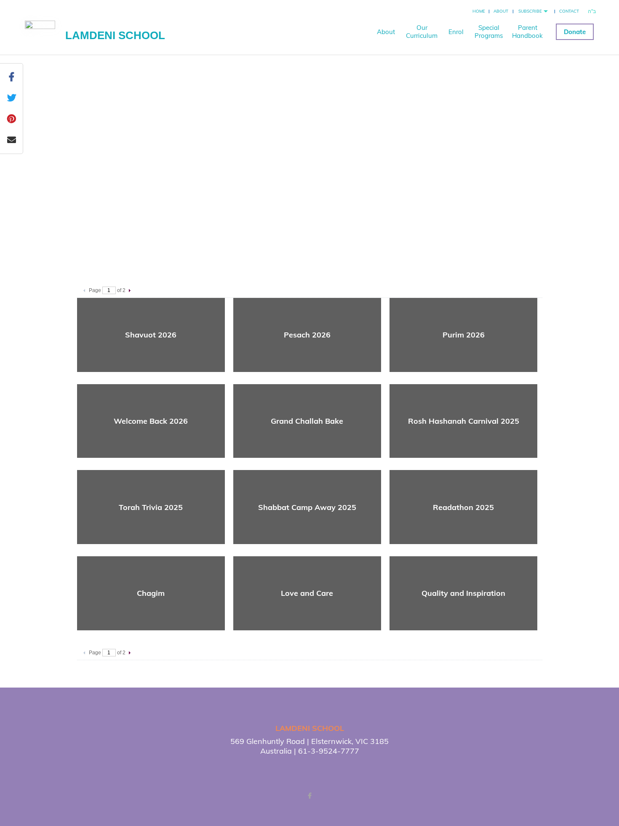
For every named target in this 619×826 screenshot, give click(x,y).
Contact (569, 11)
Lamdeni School (115, 35)
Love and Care (307, 593)
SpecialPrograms (489, 32)
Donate (575, 32)
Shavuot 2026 (150, 335)
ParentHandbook (527, 32)
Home (478, 11)
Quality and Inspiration (463, 593)
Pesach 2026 (307, 335)
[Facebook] (309, 796)
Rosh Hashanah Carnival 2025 (463, 421)
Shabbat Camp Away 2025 (307, 507)
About (501, 11)
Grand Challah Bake (307, 421)
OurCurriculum (422, 32)
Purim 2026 (464, 335)
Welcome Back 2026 (151, 421)
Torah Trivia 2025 (151, 507)
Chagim (151, 593)
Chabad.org (292, 769)
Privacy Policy (353, 769)
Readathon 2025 (463, 507)
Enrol (456, 32)
